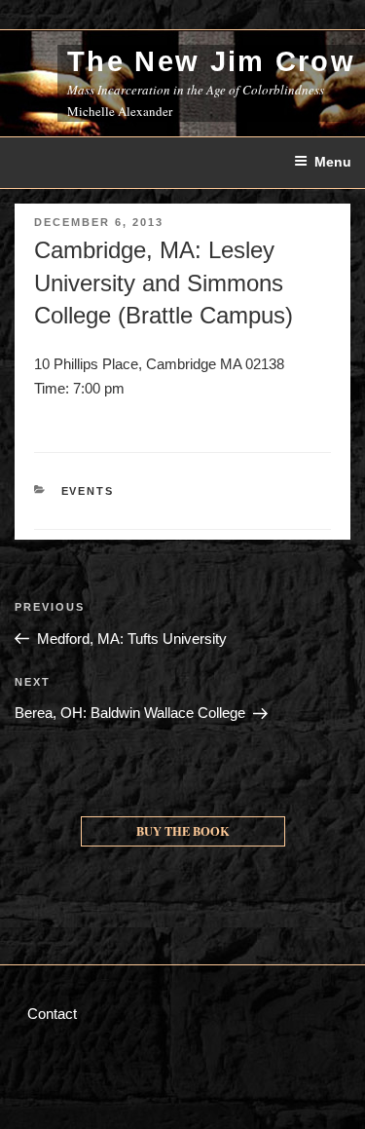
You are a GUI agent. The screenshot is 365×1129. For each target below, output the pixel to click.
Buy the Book (183, 831)
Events (88, 491)
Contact (52, 1013)
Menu (332, 161)
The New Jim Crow (211, 61)
